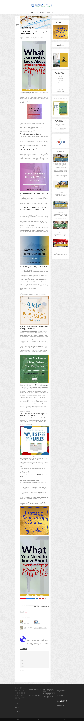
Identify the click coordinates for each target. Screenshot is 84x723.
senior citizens (37, 37)
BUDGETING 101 (21, 712)
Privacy (48, 12)
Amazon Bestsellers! (60, 705)
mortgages (32, 35)
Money (59, 82)
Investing (60, 80)
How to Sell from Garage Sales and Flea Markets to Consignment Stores (60, 249)
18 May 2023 (61, 232)
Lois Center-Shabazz (26, 38)
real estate (37, 35)
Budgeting (60, 76)
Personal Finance (59, 84)
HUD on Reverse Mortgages (25, 411)
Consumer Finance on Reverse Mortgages (27, 456)
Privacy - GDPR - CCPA (19, 703)
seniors (41, 37)
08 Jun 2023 (61, 212)
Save (23, 598)
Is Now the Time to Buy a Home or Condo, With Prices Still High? (60, 230)
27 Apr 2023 (61, 251)
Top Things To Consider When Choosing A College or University (60, 210)
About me (17, 707)
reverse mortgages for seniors (28, 37)
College (59, 78)
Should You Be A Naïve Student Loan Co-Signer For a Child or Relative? (60, 164)
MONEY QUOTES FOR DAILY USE (35, 689)
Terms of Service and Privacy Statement (61, 719)
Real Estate (39, 38)
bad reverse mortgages (25, 35)
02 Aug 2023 (61, 165)
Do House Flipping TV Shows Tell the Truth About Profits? (60, 190)
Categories (60, 44)
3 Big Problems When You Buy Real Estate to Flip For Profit (42, 622)
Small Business (60, 91)
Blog (37, 12)
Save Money (59, 89)
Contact (42, 12)
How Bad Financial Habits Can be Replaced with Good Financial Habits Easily (49, 709)
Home (32, 12)
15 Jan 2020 (27, 623)
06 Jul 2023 (61, 192)
